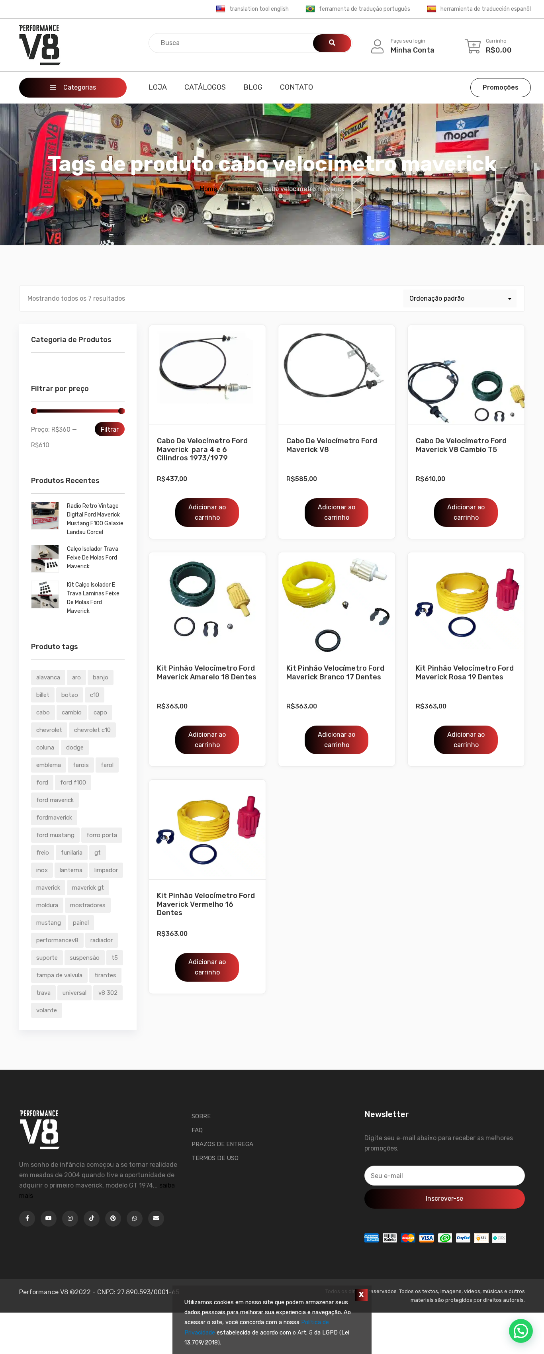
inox (42, 870)
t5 (115, 957)
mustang (48, 922)
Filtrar (110, 429)
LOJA (158, 87)
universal (74, 992)
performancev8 (57, 940)
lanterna (71, 870)
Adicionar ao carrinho (207, 512)
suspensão (85, 957)
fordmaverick (54, 817)
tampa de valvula (59, 975)
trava (43, 992)
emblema (48, 765)
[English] (220, 9)
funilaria (71, 852)
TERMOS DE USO (215, 1158)
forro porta (101, 835)
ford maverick (55, 800)
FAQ (197, 1130)
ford (42, 782)
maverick (48, 887)
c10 (94, 695)
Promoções (501, 87)
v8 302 (107, 992)
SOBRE (201, 1116)
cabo (43, 712)
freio (42, 852)
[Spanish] (431, 9)
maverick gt (88, 887)
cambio (72, 712)
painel (81, 922)
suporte (47, 957)
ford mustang (55, 835)
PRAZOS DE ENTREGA (222, 1144)
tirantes (105, 975)
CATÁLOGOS (205, 87)
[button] (521, 1331)
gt (97, 852)
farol (107, 765)
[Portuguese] (310, 9)
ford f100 (73, 782)
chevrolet (49, 730)
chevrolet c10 (92, 730)
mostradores (88, 905)
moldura (47, 905)
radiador (101, 940)
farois (81, 765)
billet (42, 695)
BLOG (252, 87)
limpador (106, 870)
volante (46, 1010)
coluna (45, 747)
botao (69, 695)
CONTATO (296, 87)
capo (100, 712)
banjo (100, 677)
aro (76, 677)
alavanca (48, 677)
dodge (75, 747)
